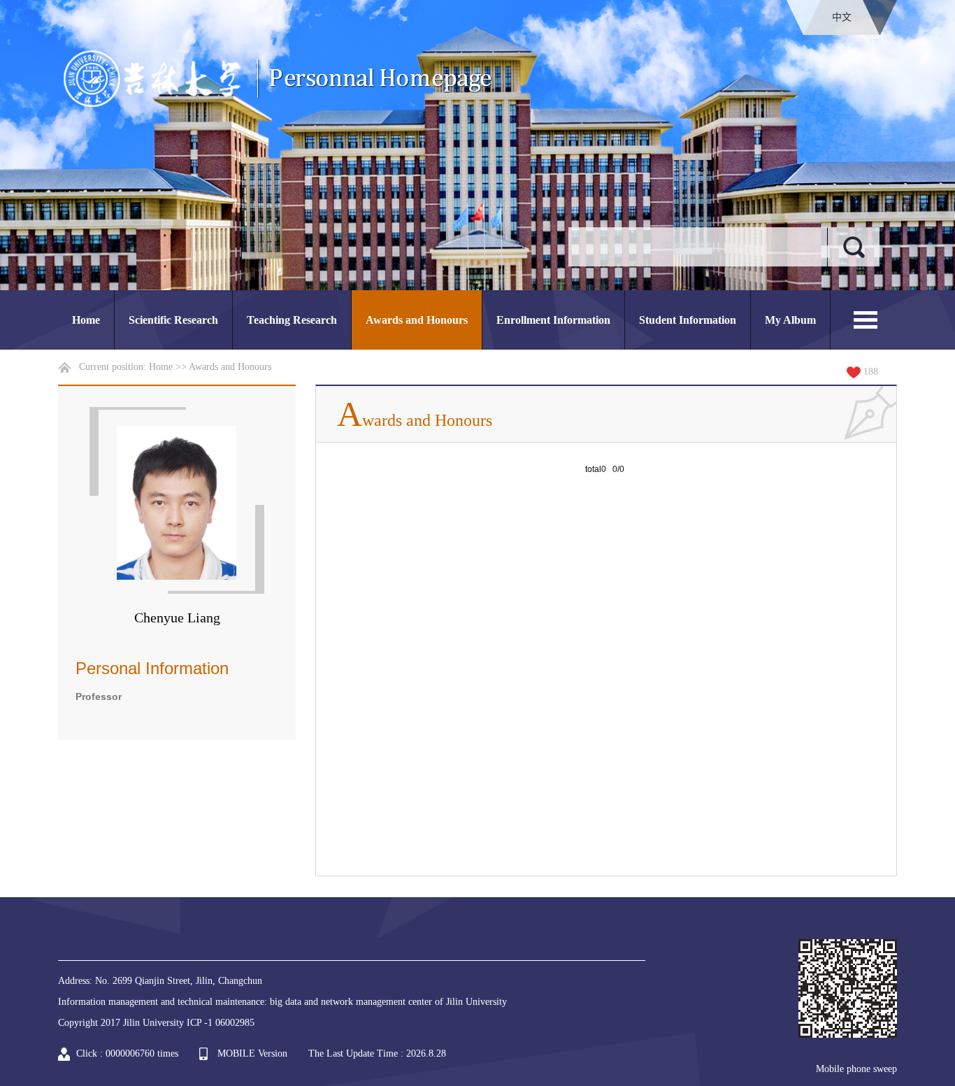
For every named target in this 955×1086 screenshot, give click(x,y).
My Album (790, 320)
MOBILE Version (252, 1053)
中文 (842, 17)
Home (86, 320)
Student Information (687, 320)
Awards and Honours (417, 320)
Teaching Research (292, 320)
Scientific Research (173, 320)
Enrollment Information (553, 320)
